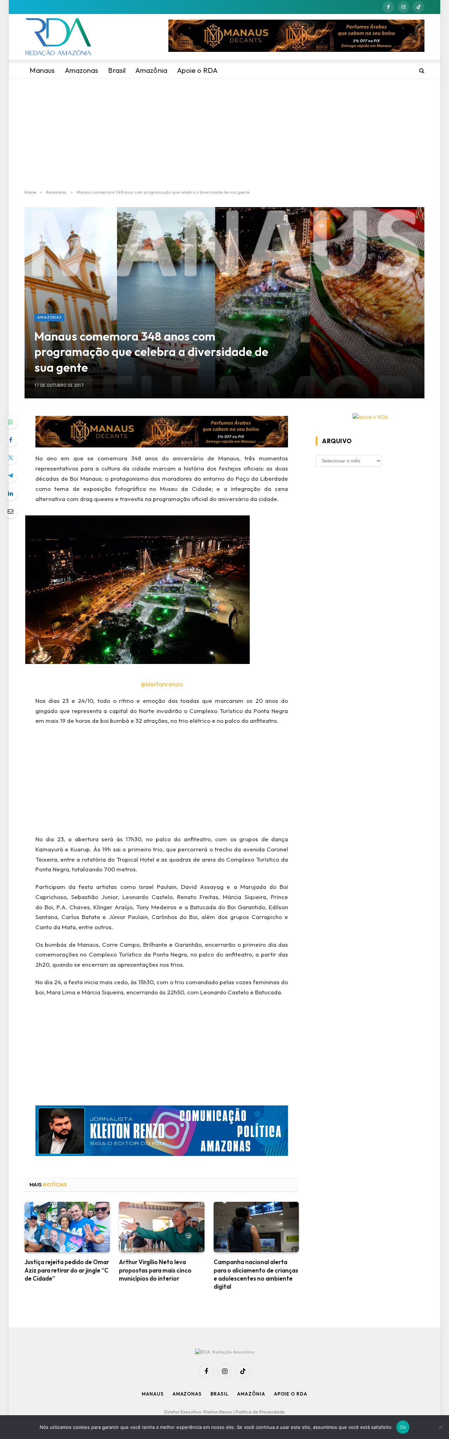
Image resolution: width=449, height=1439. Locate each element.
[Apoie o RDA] (370, 417)
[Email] (11, 511)
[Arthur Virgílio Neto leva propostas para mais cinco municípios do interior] (161, 1227)
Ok (403, 1427)
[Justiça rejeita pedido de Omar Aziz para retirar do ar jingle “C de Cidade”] (67, 1227)
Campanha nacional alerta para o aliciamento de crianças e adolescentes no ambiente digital (256, 1274)
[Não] (440, 1427)
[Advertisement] (224, 134)
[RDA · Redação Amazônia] (58, 37)
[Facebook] (11, 440)
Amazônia (251, 1394)
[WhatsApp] (11, 422)
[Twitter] (11, 458)
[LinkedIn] (11, 493)
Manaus (152, 1394)
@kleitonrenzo (162, 684)
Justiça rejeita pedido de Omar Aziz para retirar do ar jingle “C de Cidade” (67, 1270)
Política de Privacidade (260, 1411)
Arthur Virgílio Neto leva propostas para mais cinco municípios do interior (155, 1270)
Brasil (219, 1394)
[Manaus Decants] (296, 37)
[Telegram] (11, 475)
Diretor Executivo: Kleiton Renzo (199, 1411)
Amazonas (49, 317)
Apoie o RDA (290, 1394)
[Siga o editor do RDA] (161, 1132)
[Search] (421, 70)
